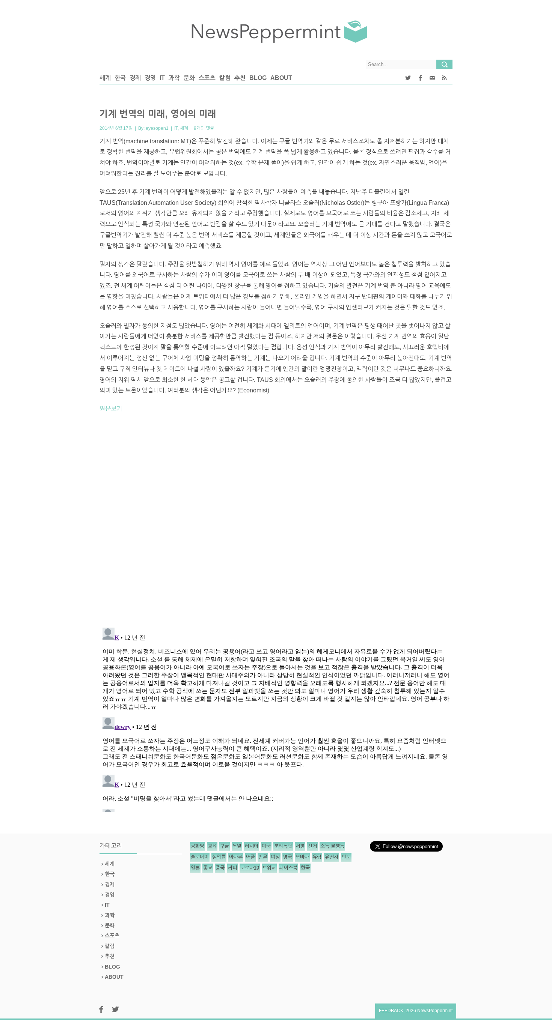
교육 (212, 846)
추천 (240, 78)
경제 (135, 78)
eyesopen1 (157, 128)
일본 (195, 868)
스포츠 (207, 78)
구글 (224, 846)
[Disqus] (276, 523)
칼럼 (225, 78)
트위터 (269, 868)
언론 (262, 857)
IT (162, 78)
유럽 (316, 857)
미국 (266, 846)
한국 (120, 78)
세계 (105, 78)
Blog (258, 78)
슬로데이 (200, 857)
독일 (236, 846)
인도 (346, 857)
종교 (207, 868)
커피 (232, 868)
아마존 (236, 857)
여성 (275, 857)
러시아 (251, 846)
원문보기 (111, 409)
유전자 (331, 857)
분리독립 (283, 846)
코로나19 (249, 868)
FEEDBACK (391, 1010)
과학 (174, 78)
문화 (189, 78)
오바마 (302, 857)
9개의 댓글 (204, 128)
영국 (287, 857)
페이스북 (288, 868)
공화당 (197, 846)
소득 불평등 (332, 846)
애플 (250, 857)
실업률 (219, 857)
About (281, 78)
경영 (150, 78)
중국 (220, 868)
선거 (312, 846)
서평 (300, 846)
